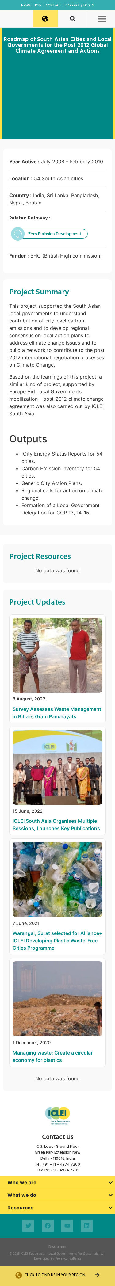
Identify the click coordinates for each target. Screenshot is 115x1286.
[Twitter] (28, 1225)
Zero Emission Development (54, 233)
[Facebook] (48, 1225)
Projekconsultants (68, 1258)
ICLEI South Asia (33, 1254)
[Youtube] (67, 1225)
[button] (102, 18)
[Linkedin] (86, 1225)
